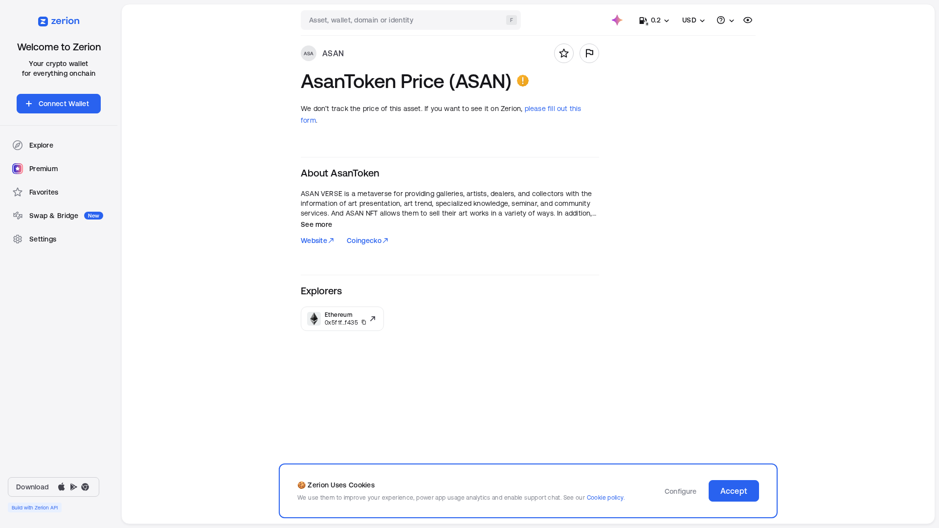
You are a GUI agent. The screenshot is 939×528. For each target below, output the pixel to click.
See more (316, 224)
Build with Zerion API (35, 507)
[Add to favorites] (564, 53)
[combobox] (411, 20)
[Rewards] (617, 20)
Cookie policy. (606, 497)
